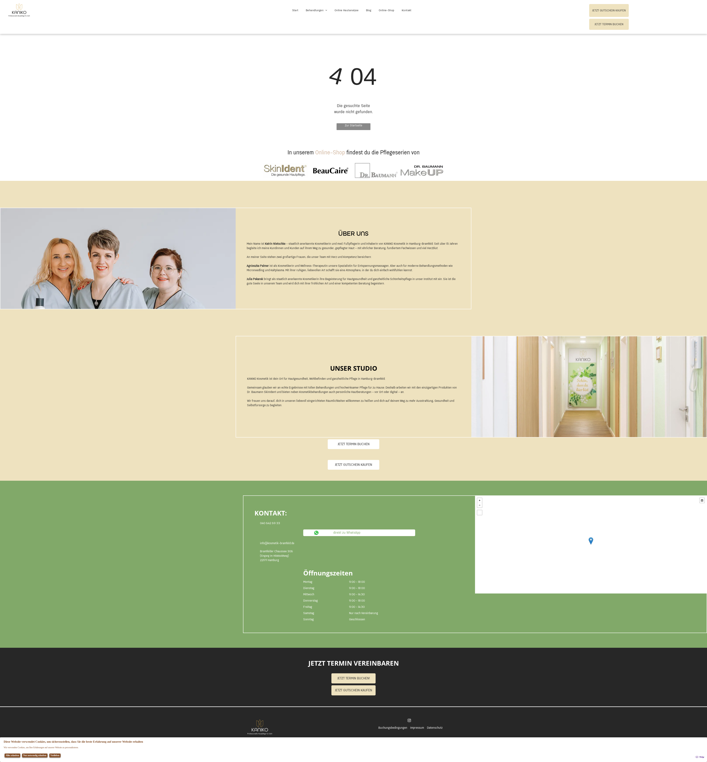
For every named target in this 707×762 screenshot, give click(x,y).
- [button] (479, 505)
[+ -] (591, 544)
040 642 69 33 (270, 523)
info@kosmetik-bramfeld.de (277, 543)
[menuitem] (295, 11)
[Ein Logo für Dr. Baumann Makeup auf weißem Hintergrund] (421, 170)
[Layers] (702, 500)
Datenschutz (435, 728)
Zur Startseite (353, 125)
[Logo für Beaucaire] (331, 170)
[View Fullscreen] (479, 512)
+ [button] (479, 500)
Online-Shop (330, 153)
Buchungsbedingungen (392, 728)
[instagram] (409, 721)
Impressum (417, 728)
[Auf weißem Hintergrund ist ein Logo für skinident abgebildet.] (285, 170)
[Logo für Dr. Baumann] (376, 170)
